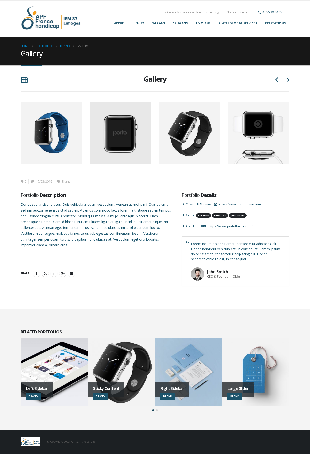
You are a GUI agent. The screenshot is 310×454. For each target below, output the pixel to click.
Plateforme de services (237, 23)
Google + (62, 273)
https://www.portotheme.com (239, 204)
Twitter (45, 273)
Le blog (214, 12)
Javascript (238, 215)
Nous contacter (238, 12)
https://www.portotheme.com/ (231, 226)
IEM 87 (139, 23)
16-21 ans (203, 23)
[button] (24, 80)
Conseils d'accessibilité (184, 12)
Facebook (36, 273)
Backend (203, 215)
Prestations (275, 23)
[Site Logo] (51, 19)
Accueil (120, 23)
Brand (66, 181)
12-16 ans (180, 23)
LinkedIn (54, 273)
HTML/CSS (220, 215)
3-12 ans (158, 23)
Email (71, 273)
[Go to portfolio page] (52, 133)
